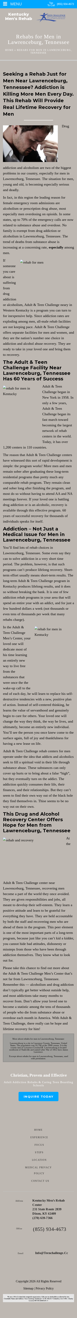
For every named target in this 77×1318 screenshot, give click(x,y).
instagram (49, 1271)
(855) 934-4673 (65, 4)
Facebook (27, 1271)
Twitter (38, 1271)
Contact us (40, 1181)
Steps (39, 1152)
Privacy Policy (45, 1288)
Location (39, 1160)
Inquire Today (39, 1096)
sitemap (28, 1288)
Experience (39, 1137)
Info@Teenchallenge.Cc (51, 1253)
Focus (39, 1145)
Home (9, 50)
